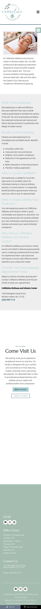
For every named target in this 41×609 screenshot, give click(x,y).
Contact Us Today (20, 396)
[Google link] (14, 522)
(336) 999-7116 (8, 300)
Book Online (21, 389)
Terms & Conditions (14, 603)
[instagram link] (10, 522)
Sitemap (8, 600)
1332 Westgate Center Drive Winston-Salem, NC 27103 (14, 566)
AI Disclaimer (29, 603)
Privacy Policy (30, 600)
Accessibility (18, 600)
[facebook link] (5, 522)
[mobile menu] (38, 12)
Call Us (11, 607)
